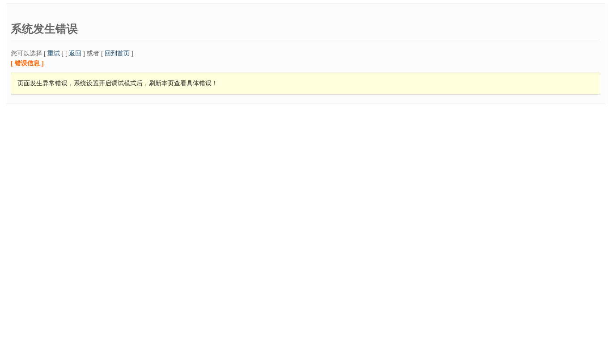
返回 (75, 53)
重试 (53, 53)
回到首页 (117, 53)
